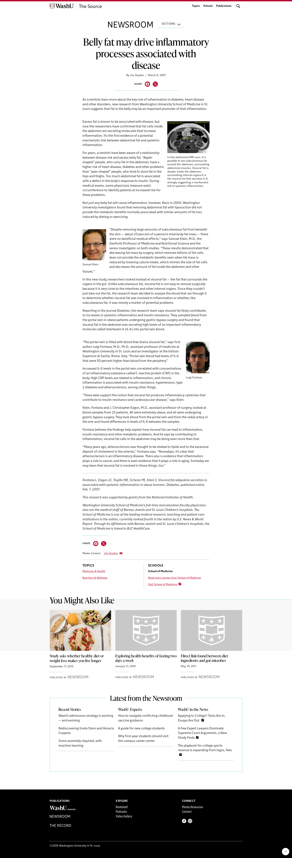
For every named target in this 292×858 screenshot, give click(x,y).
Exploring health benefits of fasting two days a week (146, 658)
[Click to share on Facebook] (147, 84)
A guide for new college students (141, 728)
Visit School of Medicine (162, 584)
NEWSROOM (130, 25)
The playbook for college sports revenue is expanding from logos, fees (205, 748)
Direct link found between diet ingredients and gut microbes (204, 658)
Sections (168, 24)
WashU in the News (193, 709)
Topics (196, 6)
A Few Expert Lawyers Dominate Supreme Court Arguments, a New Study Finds (202, 733)
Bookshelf (122, 807)
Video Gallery (124, 816)
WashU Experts (130, 709)
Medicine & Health (93, 571)
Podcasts (121, 811)
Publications (224, 6)
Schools (208, 6)
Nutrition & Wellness (94, 578)
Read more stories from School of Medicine (174, 578)
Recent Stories (69, 709)
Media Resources (192, 807)
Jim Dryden (111, 553)
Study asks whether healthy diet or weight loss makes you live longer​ (77, 658)
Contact (187, 811)
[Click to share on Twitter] (155, 84)
